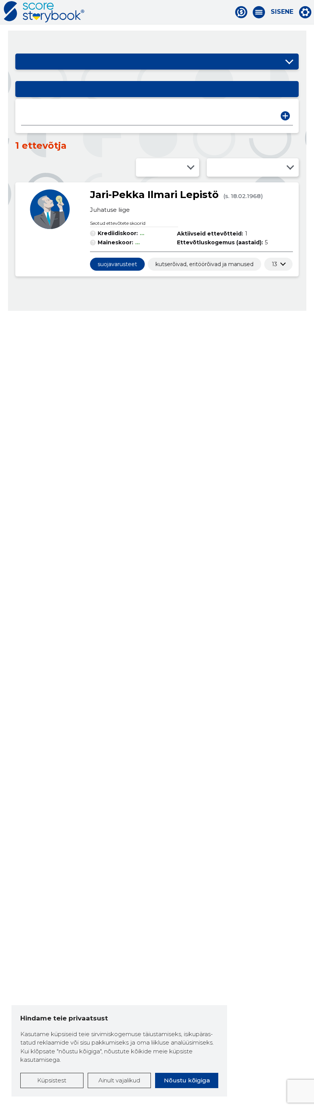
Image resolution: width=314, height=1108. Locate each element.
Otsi (285, 116)
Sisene (282, 11)
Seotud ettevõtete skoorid (118, 223)
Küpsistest (51, 1080)
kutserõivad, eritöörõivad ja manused (204, 264)
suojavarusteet (117, 264)
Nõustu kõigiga (187, 1080)
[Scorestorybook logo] (44, 12)
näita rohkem (274, 264)
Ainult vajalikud (119, 1080)
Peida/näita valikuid (289, 61)
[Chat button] (241, 12)
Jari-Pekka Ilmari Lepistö (154, 194)
